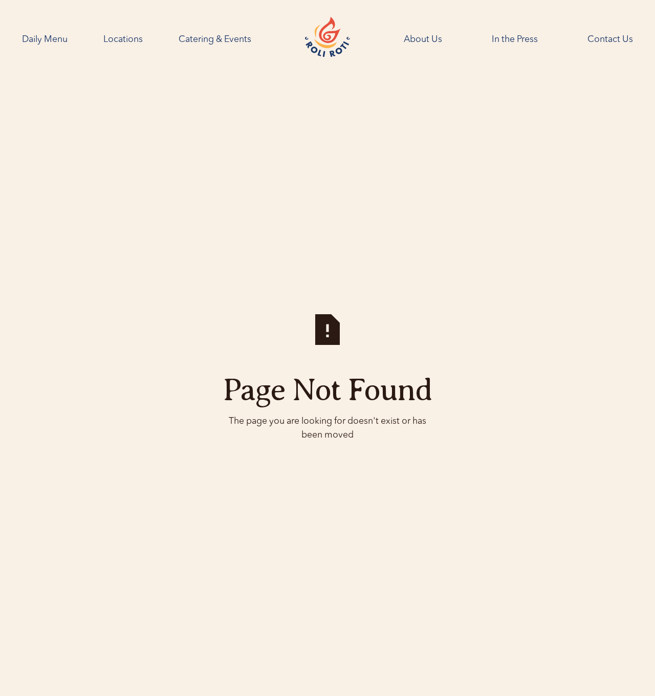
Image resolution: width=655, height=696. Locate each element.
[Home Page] (327, 39)
